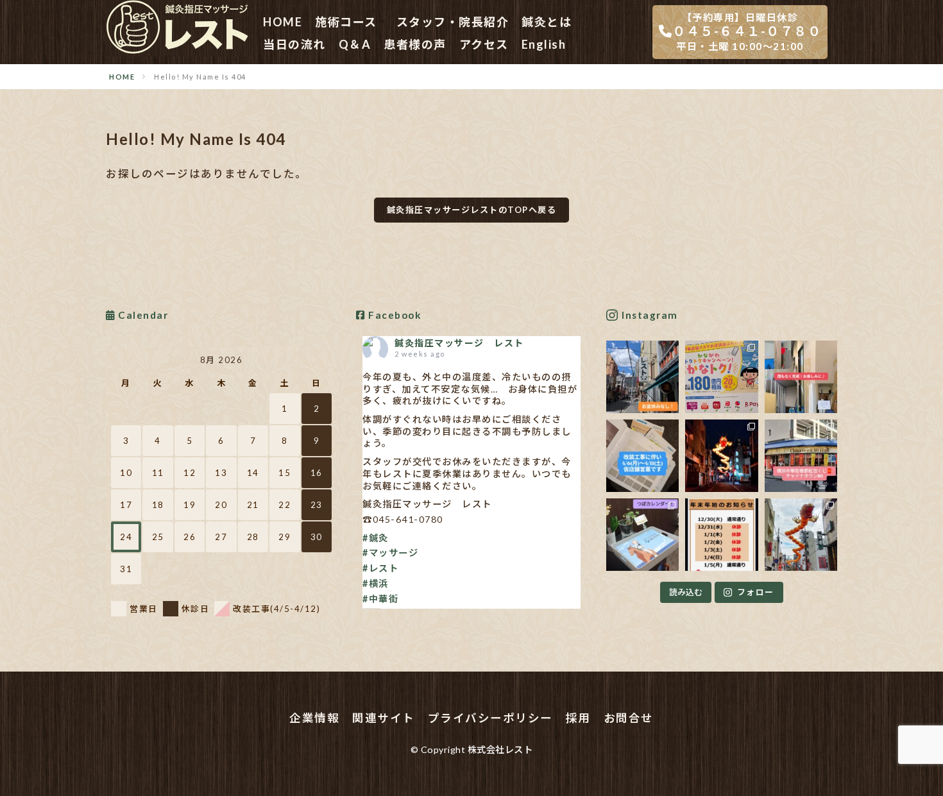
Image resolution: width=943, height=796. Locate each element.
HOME (282, 22)
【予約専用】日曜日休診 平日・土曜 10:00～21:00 (746, 32)
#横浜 (375, 583)
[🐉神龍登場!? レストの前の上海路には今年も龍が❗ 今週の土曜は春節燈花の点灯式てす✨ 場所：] (801, 534)
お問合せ (629, 718)
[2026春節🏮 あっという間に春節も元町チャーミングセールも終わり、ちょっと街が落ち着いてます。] (721, 455)
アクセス (484, 44)
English (544, 44)
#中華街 (380, 598)
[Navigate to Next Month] (323, 359)
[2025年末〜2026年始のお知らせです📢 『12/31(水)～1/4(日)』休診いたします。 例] (721, 534)
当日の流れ (294, 44)
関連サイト (383, 718)
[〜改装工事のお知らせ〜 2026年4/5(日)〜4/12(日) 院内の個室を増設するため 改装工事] (642, 455)
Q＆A (355, 44)
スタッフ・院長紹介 (452, 22)
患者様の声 (415, 44)
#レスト (380, 568)
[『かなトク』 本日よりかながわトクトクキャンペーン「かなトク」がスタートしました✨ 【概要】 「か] (721, 377)
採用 (578, 718)
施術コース (346, 22)
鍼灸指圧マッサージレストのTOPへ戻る (472, 210)
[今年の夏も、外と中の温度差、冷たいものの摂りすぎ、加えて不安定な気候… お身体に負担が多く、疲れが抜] (642, 377)
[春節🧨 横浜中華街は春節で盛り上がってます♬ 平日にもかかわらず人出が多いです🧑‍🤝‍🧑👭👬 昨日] (801, 455)
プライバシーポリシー (490, 718)
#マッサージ (390, 552)
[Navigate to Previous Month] (119, 359)
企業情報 (314, 718)
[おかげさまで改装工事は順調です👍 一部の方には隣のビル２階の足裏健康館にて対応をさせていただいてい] (801, 377)
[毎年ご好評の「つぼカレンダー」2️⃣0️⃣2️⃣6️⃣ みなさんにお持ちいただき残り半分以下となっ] (642, 534)
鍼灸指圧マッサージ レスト (459, 342)
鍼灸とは (547, 22)
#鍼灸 (375, 537)
